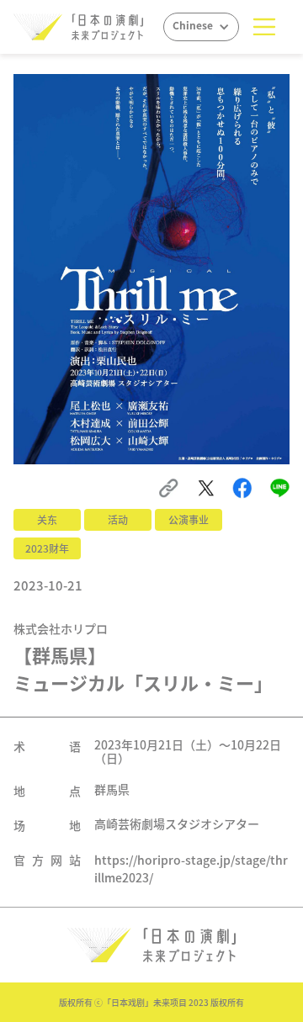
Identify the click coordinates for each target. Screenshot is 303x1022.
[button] (264, 27)
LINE (282, 486)
